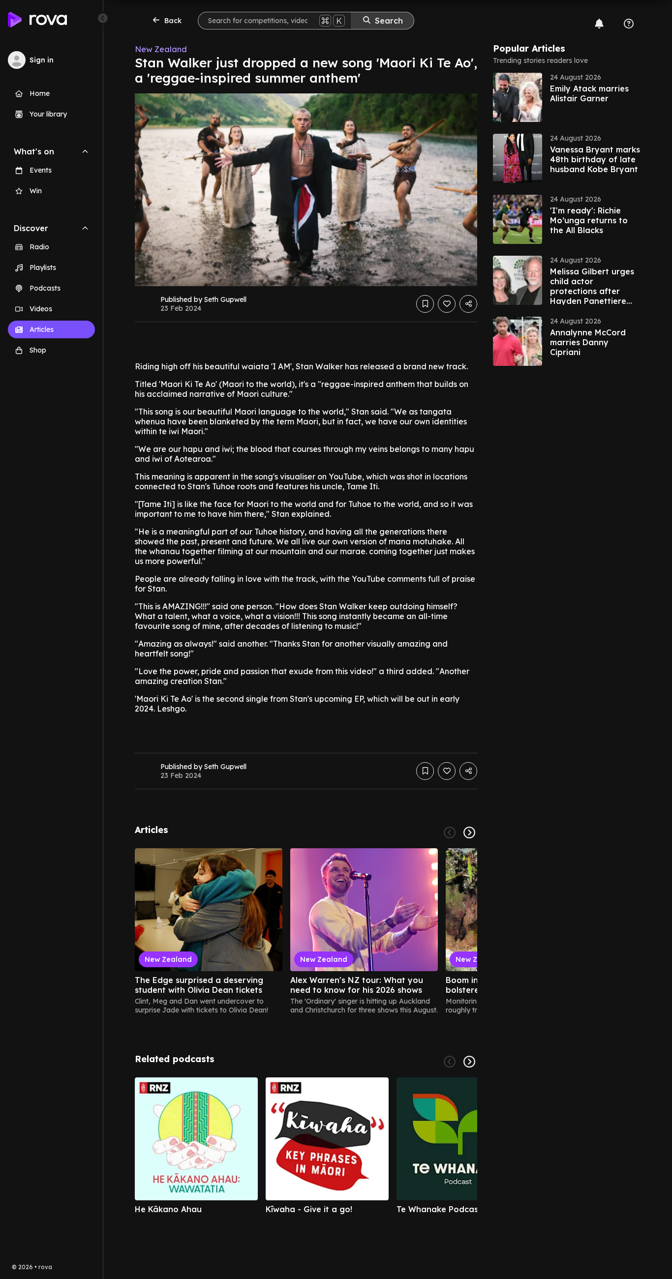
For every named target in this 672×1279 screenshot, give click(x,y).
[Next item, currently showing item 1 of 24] (469, 832)
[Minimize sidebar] (102, 18)
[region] (306, 931)
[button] (567, 97)
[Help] (629, 23)
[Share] (468, 304)
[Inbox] (599, 23)
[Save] (425, 304)
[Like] (447, 304)
